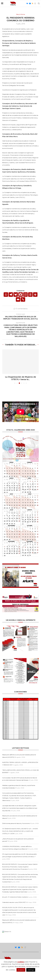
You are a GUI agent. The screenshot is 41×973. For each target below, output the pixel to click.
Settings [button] (31, 970)
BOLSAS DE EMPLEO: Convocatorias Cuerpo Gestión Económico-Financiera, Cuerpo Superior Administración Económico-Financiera (20, 866)
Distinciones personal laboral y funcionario (16, 823)
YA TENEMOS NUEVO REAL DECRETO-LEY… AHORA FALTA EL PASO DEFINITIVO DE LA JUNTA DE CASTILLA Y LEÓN (20, 831)
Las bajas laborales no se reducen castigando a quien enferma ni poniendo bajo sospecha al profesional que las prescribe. (19, 808)
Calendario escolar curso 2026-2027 (14, 902)
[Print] (35, 294)
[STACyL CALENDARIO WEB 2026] (20, 496)
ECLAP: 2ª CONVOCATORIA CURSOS (15, 897)
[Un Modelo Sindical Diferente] (20, 626)
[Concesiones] (20, 698)
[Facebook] (20, 294)
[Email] (30, 3)
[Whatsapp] (6, 294)
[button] (4, 366)
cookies (20, 962)
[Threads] (35, 3)
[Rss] (32, 3)
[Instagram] (25, 294)
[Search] (39, 3)
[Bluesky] (27, 3)
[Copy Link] (23, 299)
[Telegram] (11, 294)
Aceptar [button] (21, 970)
